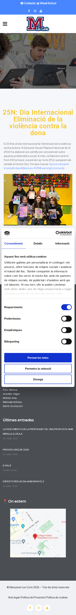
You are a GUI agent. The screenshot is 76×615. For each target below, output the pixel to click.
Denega (38, 379)
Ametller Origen (11, 393)
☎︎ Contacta (27, 3)
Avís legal (13, 597)
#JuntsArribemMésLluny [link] (18, 168)
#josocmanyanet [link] (59, 164)
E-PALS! (7, 465)
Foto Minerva (10, 389)
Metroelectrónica (12, 401)
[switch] (66, 319)
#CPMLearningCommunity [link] (49, 168)
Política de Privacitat (33, 597)
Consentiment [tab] (13, 243)
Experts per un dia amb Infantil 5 (23, 481)
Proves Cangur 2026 (16, 449)
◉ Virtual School (46, 3)
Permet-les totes (38, 357)
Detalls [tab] (38, 243)
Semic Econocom (13, 406)
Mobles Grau (10, 397)
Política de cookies (57, 597)
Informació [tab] (62, 243)
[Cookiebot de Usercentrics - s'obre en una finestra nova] (55, 233)
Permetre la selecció (38, 368)
